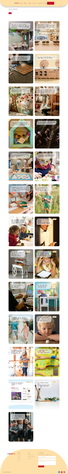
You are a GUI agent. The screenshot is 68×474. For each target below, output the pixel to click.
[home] (17, 3)
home (21, 3)
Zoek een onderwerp (13, 9)
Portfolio (18, 458)
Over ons (34, 3)
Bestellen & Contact (42, 3)
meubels (25, 3)
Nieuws (29, 3)
